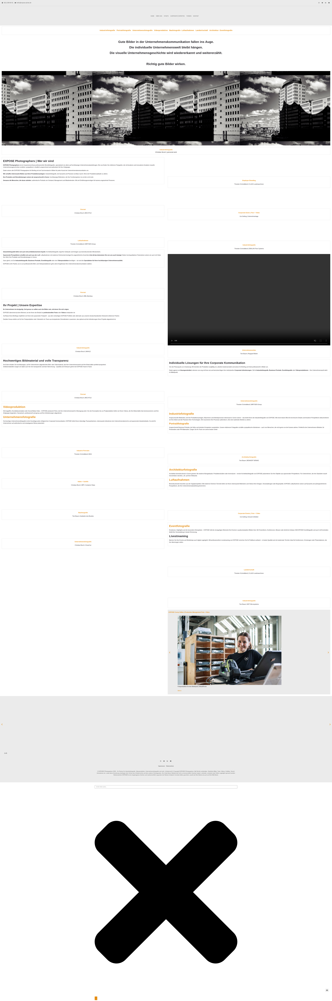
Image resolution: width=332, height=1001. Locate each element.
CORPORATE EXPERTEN (177, 16)
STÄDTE (166, 16)
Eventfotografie (226, 30)
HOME (152, 16)
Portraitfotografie (124, 30)
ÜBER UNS (159, 16)
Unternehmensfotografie (142, 30)
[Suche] (96, 998)
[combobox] (166, 786)
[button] (170, 652)
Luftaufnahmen (189, 30)
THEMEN (188, 16)
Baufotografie (175, 30)
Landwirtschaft (202, 30)
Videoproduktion (161, 30)
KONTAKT (196, 16)
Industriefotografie (108, 30)
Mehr (180, 690)
